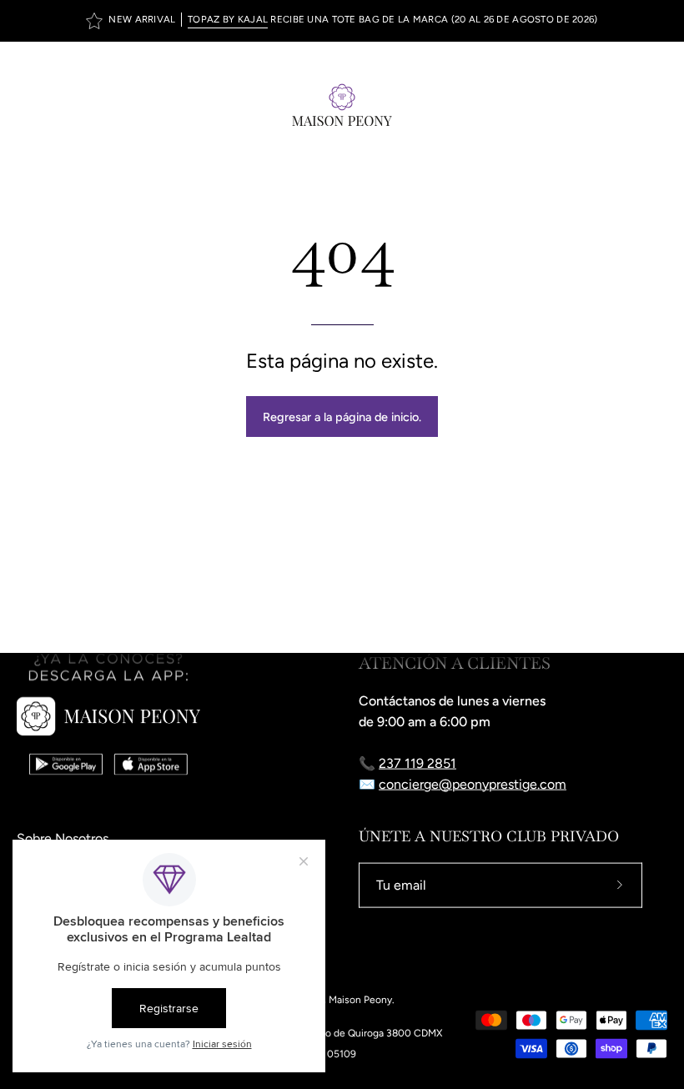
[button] (622, 104)
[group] (342, 21)
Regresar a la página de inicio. (342, 416)
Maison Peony (360, 1000)
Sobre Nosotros (62, 838)
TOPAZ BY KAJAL (228, 19)
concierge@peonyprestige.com (472, 784)
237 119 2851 (417, 763)
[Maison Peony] (342, 104)
